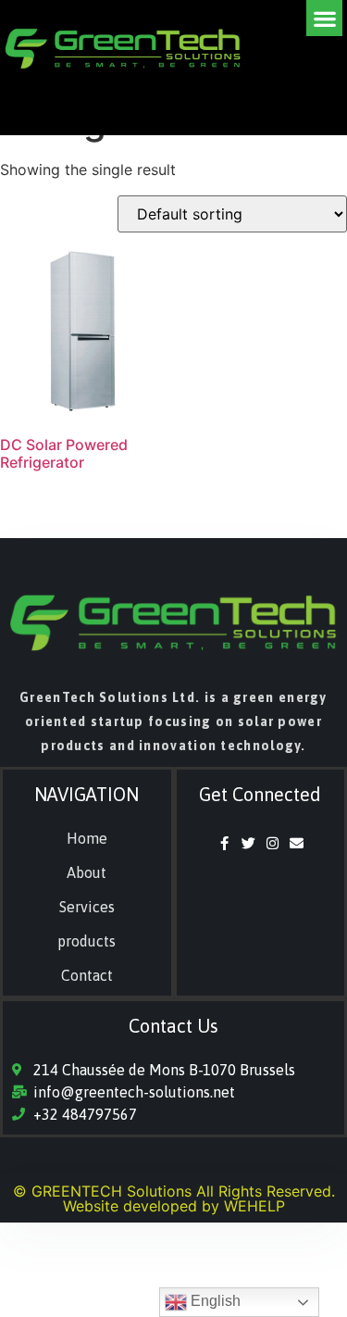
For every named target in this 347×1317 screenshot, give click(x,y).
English (214, 1301)
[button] (324, 18)
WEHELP (254, 1206)
